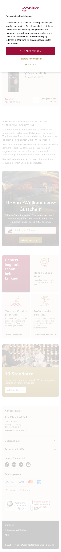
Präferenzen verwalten (30, 58)
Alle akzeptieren (30, 51)
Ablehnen (29, 64)
